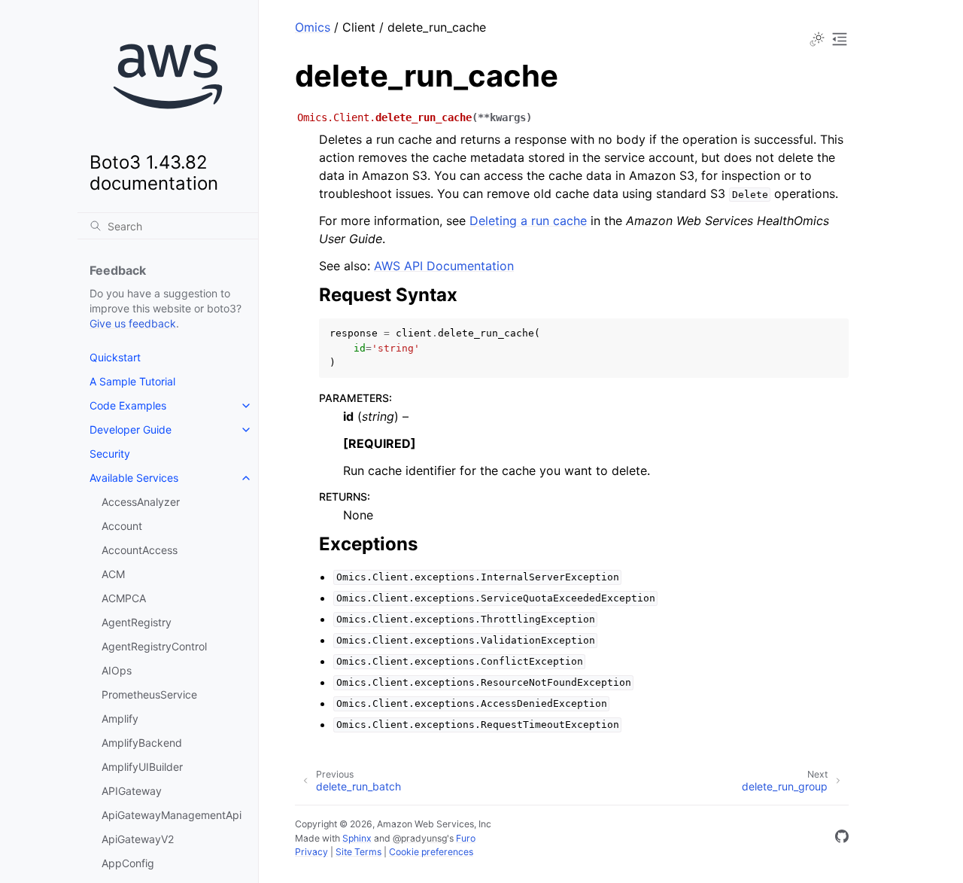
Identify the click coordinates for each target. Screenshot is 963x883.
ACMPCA (124, 598)
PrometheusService (149, 694)
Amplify (120, 718)
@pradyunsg (420, 838)
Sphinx (357, 838)
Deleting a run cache (528, 220)
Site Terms (358, 851)
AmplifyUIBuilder (142, 766)
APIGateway (132, 790)
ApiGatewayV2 (138, 839)
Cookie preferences (431, 851)
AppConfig (128, 863)
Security (110, 453)
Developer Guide (131, 429)
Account (122, 525)
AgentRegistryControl (154, 646)
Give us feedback (133, 323)
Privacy (311, 851)
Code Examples (128, 405)
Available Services (134, 477)
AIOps (117, 670)
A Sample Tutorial (132, 381)
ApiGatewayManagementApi (172, 814)
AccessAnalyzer (141, 501)
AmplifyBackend (142, 742)
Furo (465, 838)
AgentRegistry (137, 622)
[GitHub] (842, 839)
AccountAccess (140, 550)
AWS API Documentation (444, 265)
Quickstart (115, 357)
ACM (113, 574)
